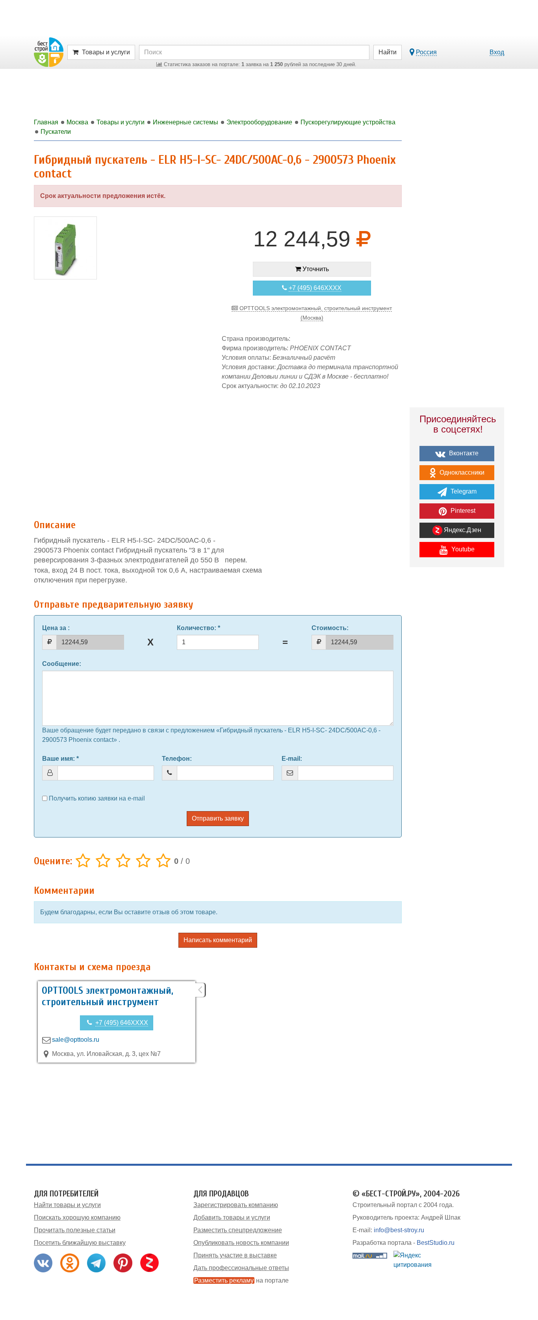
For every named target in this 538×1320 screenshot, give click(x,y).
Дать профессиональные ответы (241, 1268)
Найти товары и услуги (67, 1205)
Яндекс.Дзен (461, 530)
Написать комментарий (218, 940)
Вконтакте (463, 453)
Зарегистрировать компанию (235, 1205)
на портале (241, 1280)
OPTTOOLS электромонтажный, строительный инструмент (107, 996)
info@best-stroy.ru (399, 1230)
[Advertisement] (218, 451)
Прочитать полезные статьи (74, 1230)
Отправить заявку (218, 818)
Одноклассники (461, 472)
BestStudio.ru (436, 1242)
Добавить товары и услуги (231, 1217)
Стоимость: (330, 628)
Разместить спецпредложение (237, 1230)
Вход (497, 52)
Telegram (463, 491)
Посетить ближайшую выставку (80, 1242)
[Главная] (48, 51)
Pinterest (462, 510)
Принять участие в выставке (235, 1255)
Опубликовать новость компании (241, 1242)
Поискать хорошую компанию (77, 1217)
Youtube (462, 549)
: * (198, 628)
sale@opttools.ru (75, 1039)
